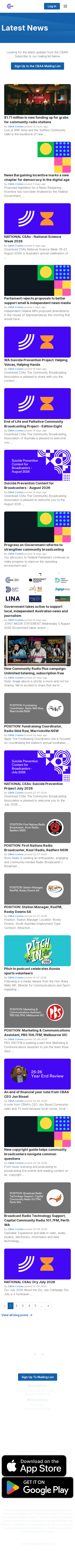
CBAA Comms (16, 126)
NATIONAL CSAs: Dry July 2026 (29, 1282)
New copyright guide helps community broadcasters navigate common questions (35, 1154)
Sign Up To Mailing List (38, 1377)
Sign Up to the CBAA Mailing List (37, 66)
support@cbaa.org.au (38, 1423)
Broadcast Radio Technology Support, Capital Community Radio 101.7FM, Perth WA (36, 1220)
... (42, 1306)
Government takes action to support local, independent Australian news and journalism (36, 611)
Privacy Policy (37, 1434)
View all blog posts (14, 1315)
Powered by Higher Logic (37, 1550)
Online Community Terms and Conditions (37, 1439)
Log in (52, 6)
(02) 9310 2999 (37, 1419)
